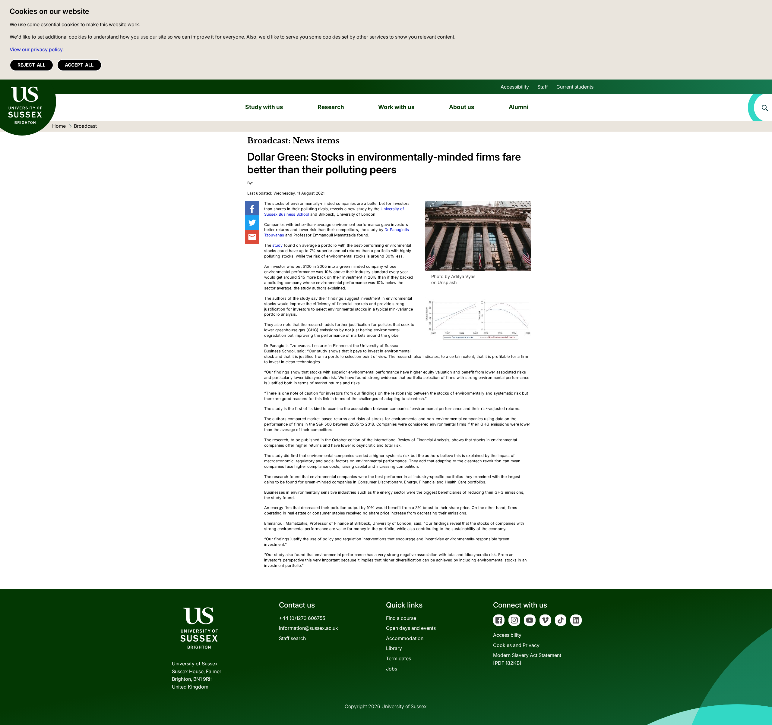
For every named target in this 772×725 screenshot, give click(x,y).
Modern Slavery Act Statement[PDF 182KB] (527, 659)
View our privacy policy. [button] (37, 49)
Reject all (31, 65)
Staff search (292, 638)
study (277, 245)
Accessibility (515, 87)
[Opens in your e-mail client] (252, 237)
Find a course (401, 618)
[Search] (760, 107)
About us (461, 107)
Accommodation (404, 638)
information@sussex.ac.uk (308, 628)
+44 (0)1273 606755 (302, 618)
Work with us (396, 107)
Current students (574, 87)
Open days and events (411, 628)
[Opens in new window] (252, 208)
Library (394, 648)
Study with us (264, 107)
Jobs (391, 669)
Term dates (398, 658)
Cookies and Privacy (516, 645)
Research (331, 107)
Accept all (79, 65)
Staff (542, 87)
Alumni (518, 107)
